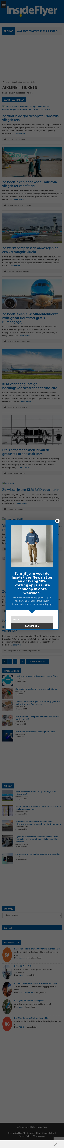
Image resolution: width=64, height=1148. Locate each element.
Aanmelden (32, 626)
